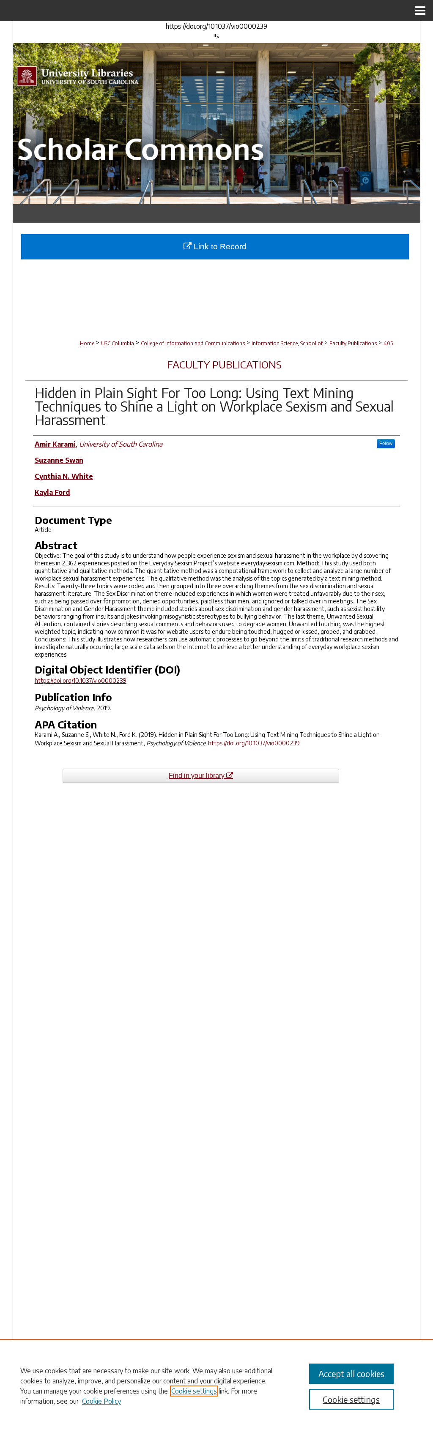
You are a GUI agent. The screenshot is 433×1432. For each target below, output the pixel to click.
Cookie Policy (101, 1401)
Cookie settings (194, 1391)
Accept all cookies (351, 1373)
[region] (216, 1385)
